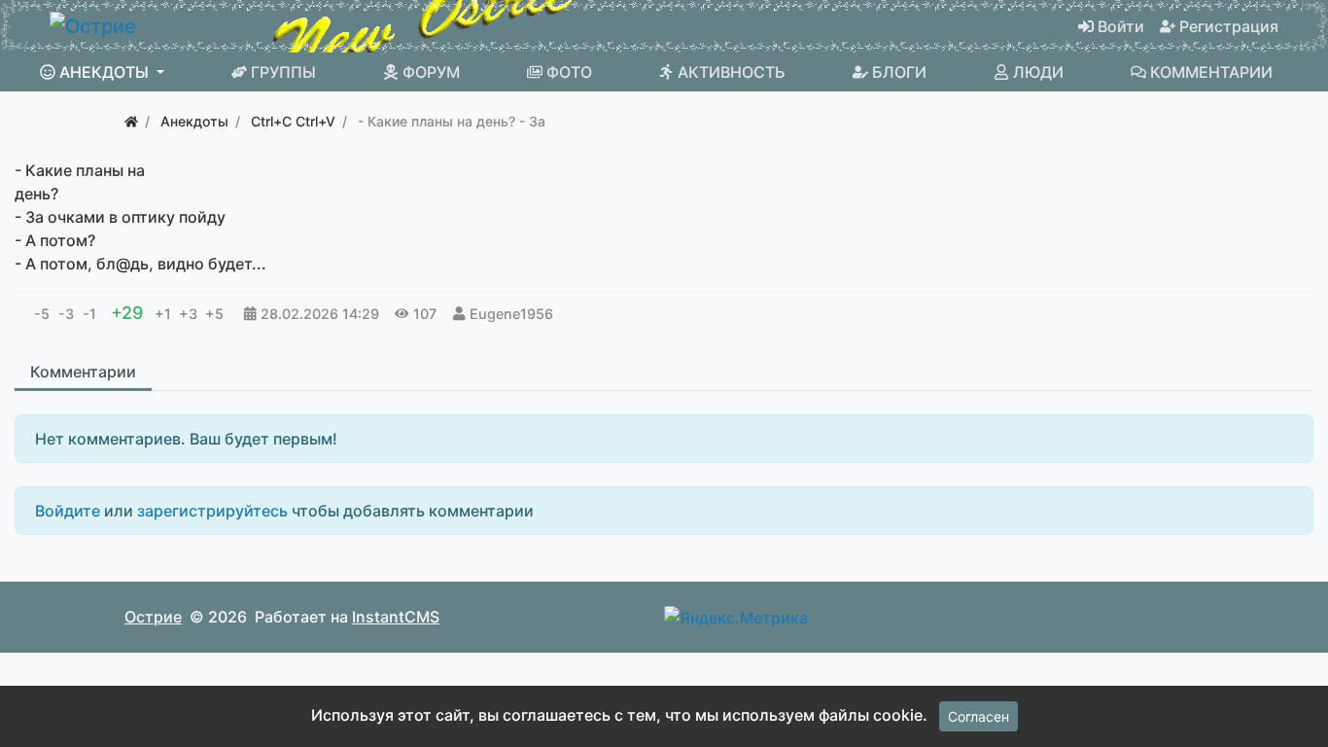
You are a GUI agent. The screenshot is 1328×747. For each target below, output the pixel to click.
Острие (153, 616)
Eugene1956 (511, 313)
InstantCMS (395, 616)
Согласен (978, 716)
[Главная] (131, 121)
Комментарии (83, 371)
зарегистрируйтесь (212, 510)
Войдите (67, 510)
